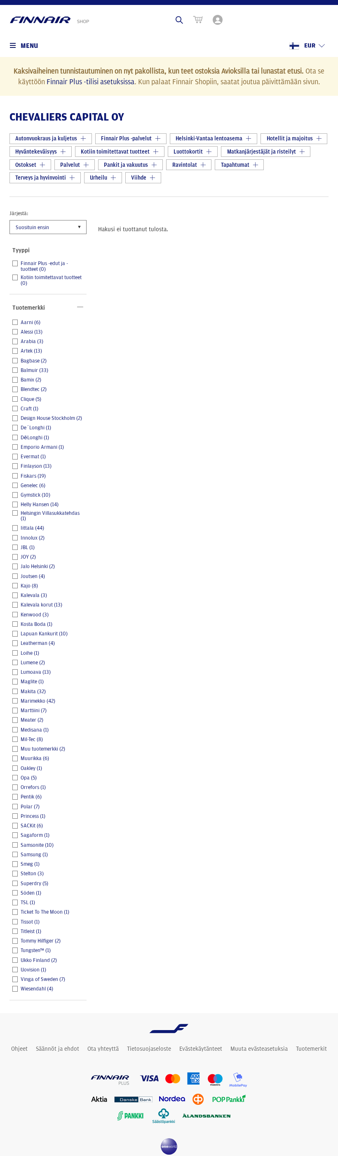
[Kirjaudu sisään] (218, 20)
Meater (32, 720)
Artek (31, 351)
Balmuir (34, 370)
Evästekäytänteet (200, 1048)
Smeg (30, 864)
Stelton (32, 873)
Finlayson (36, 466)
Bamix (31, 380)
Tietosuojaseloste (149, 1048)
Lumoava (36, 672)
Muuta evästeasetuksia (259, 1048)
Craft (29, 409)
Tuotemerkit (311, 1048)
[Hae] (179, 20)
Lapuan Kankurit (44, 634)
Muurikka (35, 758)
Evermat (33, 457)
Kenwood (35, 615)
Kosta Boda (36, 624)
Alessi (31, 332)
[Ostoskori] (198, 20)
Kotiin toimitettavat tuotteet (51, 280)
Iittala (32, 528)
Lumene (33, 663)
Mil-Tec (32, 739)
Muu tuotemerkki (43, 749)
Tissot (30, 922)
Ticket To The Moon (45, 912)
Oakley (31, 768)
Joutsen (33, 576)
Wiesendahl (37, 989)
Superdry (34, 883)
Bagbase (34, 361)
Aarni (30, 322)
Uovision (33, 970)
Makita (33, 691)
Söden (31, 893)
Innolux (33, 538)
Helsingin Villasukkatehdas (50, 515)
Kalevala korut (41, 605)
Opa (29, 778)
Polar (30, 807)
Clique (31, 399)
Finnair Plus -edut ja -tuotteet (44, 266)
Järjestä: (18, 213)
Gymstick (35, 495)
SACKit (32, 826)
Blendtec (34, 389)
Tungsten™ (36, 950)
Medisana (35, 730)
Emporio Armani (42, 447)
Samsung (34, 855)
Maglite (32, 682)
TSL (28, 902)
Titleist (31, 931)
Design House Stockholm (51, 418)
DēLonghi (35, 438)
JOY (28, 557)
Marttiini (34, 710)
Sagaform (35, 835)
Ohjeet (19, 1048)
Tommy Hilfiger (41, 941)
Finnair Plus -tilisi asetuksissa (90, 81)
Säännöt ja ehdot (57, 1048)
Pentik (31, 797)
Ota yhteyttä (103, 1048)
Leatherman (38, 643)
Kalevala (34, 595)
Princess (33, 816)
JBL (28, 547)
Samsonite (37, 845)
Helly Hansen (40, 504)
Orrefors (33, 787)
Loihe (30, 653)
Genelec (33, 485)
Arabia (32, 341)
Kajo (29, 586)
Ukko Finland (39, 960)
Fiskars (33, 476)
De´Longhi (36, 428)
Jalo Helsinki (38, 566)
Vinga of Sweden (43, 979)
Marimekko (38, 701)
